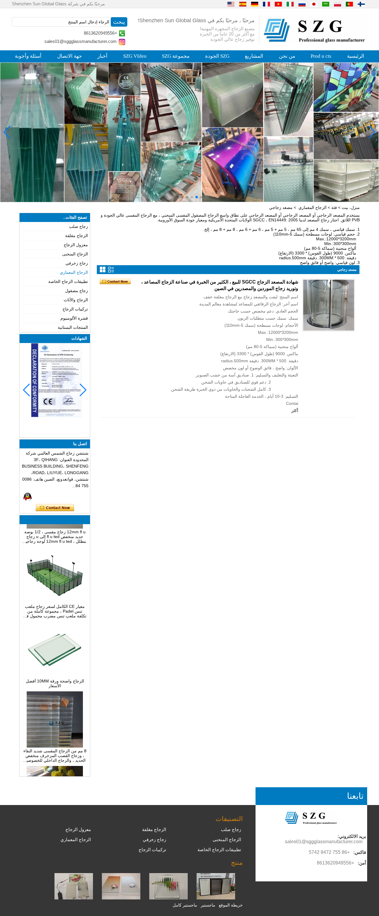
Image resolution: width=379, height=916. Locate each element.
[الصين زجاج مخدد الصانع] (168, 898)
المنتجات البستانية (73, 327)
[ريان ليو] (27, 496)
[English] (231, 4)
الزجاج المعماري (312, 207)
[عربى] (325, 4)
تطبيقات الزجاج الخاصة (68, 281)
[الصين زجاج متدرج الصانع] (121, 898)
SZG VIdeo (135, 56)
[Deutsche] (254, 4)
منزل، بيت (351, 207)
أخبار (102, 56)
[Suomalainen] (361, 4)
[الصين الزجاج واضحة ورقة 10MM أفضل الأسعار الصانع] (55, 665)
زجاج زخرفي (76, 263)
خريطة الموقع (231, 905)
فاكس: (359, 852)
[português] (349, 4)
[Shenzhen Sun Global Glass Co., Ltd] (315, 41)
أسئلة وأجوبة (28, 56)
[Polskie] (337, 4)
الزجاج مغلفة (76, 235)
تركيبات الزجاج (75, 309)
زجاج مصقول (76, 290)
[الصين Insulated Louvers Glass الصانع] (216, 898)
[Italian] (290, 4)
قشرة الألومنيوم (74, 318)
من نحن (287, 56)
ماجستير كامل (185, 905)
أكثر (294, 410)
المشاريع (254, 56)
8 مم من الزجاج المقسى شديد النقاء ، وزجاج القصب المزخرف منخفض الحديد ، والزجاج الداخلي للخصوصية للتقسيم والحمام (54, 745)
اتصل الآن (55, 508)
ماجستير (208, 905)
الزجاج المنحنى (75, 254)
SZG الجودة (217, 56)
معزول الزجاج (76, 244)
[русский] (302, 4)
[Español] (242, 4)
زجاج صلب (78, 226)
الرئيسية (355, 56)
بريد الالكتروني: (352, 836)
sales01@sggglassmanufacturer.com (80, 41)
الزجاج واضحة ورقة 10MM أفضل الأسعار (55, 672)
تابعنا (355, 796)
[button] (201, 197)
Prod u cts (321, 56)
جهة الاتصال (69, 56)
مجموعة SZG (176, 56)
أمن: (362, 862)
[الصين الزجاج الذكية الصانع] (73, 898)
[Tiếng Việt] (278, 4)
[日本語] (313, 4)
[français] (266, 4)
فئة (334, 207)
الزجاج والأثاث (76, 299)
